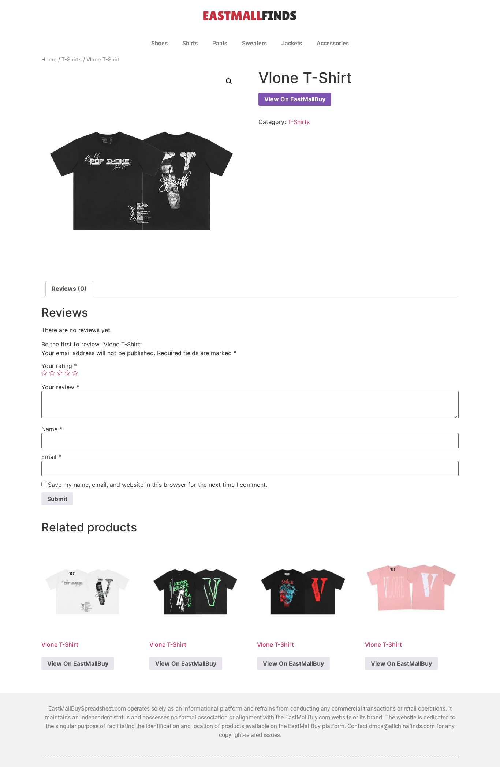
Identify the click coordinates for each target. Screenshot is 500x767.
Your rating (59, 366)
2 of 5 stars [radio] (52, 373)
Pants (219, 43)
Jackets (291, 43)
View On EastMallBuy (294, 99)
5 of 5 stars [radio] (75, 373)
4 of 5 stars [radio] (67, 373)
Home (49, 59)
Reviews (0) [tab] (69, 288)
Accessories (333, 43)
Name (51, 429)
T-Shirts (71, 59)
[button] (229, 81)
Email (51, 457)
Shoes (159, 43)
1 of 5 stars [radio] (44, 373)
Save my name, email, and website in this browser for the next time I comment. (157, 485)
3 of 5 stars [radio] (60, 373)
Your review (60, 387)
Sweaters (254, 43)
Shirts (190, 43)
